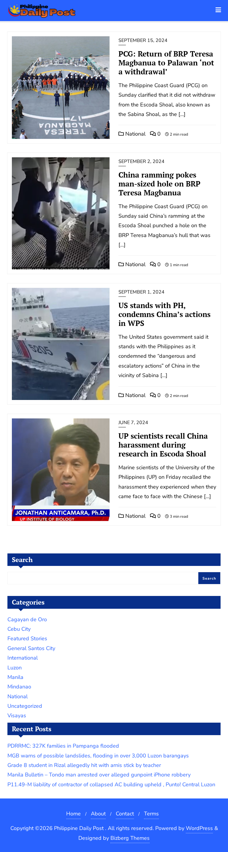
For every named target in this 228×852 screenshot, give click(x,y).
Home (73, 813)
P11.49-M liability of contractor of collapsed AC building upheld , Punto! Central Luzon (111, 784)
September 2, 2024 (141, 161)
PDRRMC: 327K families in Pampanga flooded (63, 745)
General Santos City (31, 648)
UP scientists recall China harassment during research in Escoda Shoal (163, 445)
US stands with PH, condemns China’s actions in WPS (164, 314)
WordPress (199, 828)
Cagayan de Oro (27, 619)
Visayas (16, 715)
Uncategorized (24, 706)
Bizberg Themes (130, 838)
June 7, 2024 (133, 422)
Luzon (14, 667)
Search (22, 559)
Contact (125, 813)
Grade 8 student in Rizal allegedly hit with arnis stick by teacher (84, 765)
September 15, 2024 (142, 40)
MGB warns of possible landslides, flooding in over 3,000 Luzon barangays (98, 755)
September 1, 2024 (141, 292)
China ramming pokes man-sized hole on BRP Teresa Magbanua (159, 183)
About (98, 813)
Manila (15, 677)
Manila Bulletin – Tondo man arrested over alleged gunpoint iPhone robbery (99, 774)
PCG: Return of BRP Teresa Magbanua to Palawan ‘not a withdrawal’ (166, 62)
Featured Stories (27, 638)
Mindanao (19, 686)
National (134, 133)
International (22, 657)
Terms (151, 813)
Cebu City (19, 629)
